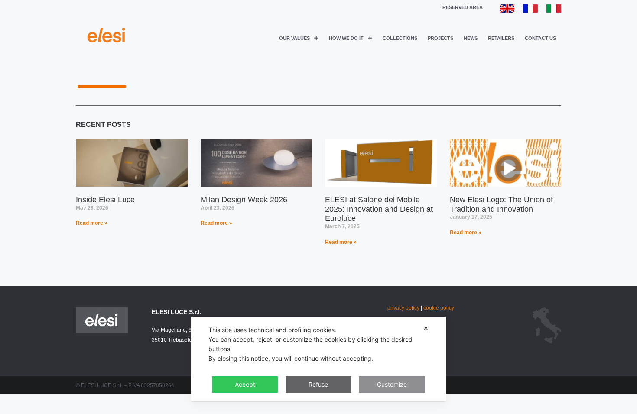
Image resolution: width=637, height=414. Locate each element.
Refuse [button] (318, 384)
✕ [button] (426, 328)
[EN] (507, 10)
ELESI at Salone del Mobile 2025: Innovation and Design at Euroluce (379, 209)
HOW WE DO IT (346, 38)
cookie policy (438, 308)
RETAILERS (501, 38)
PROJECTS (440, 38)
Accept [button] (245, 384)
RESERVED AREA (462, 7)
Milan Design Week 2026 (244, 199)
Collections (400, 38)
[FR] (530, 10)
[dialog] (318, 359)
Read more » (91, 223)
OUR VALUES (294, 38)
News (471, 38)
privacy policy (403, 308)
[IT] (553, 10)
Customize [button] (392, 384)
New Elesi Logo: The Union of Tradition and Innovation (501, 204)
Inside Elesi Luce (105, 199)
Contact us (540, 38)
